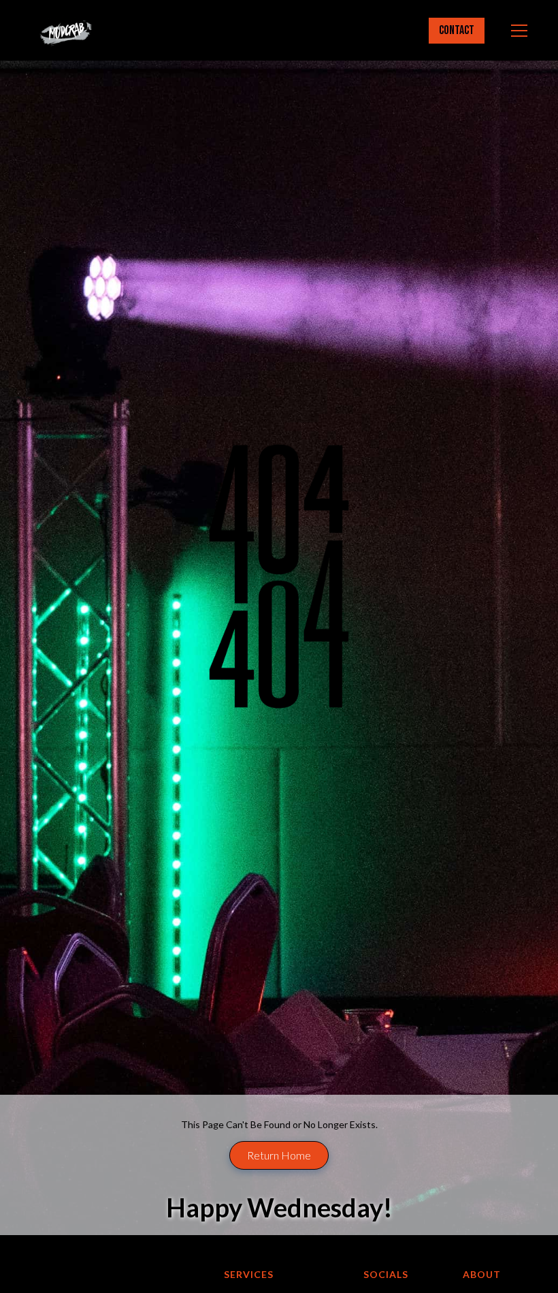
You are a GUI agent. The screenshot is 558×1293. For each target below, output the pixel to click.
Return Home (279, 1155)
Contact (456, 30)
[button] (516, 30)
